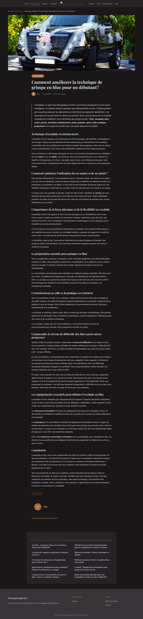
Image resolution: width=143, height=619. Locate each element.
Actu (26, 3)
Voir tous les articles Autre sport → (46, 518)
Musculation (107, 3)
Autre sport (35, 3)
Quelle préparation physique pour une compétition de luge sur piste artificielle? (91, 575)
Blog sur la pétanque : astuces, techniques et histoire (92, 553)
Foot (98, 3)
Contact (108, 605)
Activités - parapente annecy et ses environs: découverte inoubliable (49, 546)
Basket (44, 3)
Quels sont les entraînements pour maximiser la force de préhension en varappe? (50, 568)
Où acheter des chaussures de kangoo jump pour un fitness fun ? (49, 561)
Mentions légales (111, 601)
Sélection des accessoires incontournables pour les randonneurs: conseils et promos (91, 546)
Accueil (10, 11)
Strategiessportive (18, 598)
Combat (53, 3)
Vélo (116, 3)
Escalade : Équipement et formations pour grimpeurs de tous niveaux (91, 568)
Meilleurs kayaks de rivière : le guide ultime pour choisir (92, 561)
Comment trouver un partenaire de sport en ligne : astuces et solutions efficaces (49, 575)
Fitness (91, 3)
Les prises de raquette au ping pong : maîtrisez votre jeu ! (50, 553)
